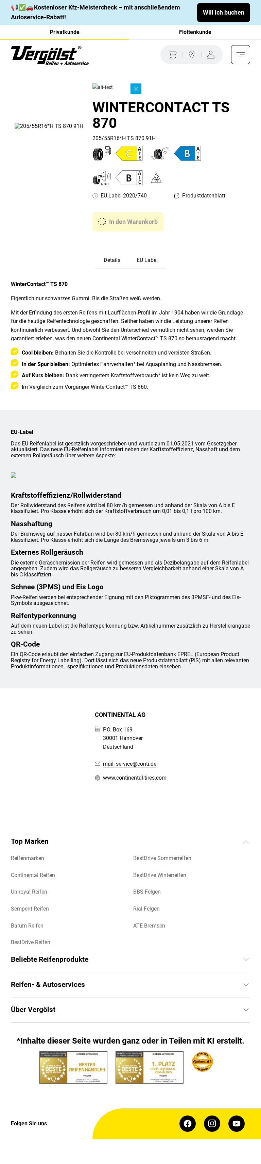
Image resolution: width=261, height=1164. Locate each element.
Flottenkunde (195, 32)
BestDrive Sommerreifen (162, 858)
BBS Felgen (147, 892)
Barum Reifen (27, 925)
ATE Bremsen (149, 925)
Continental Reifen (33, 875)
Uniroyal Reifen (29, 892)
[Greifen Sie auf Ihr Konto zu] (212, 54)
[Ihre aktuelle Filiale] (191, 54)
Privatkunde (65, 32)
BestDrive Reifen (30, 942)
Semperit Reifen (30, 908)
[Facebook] (187, 1123)
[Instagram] (212, 1123)
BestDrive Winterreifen (159, 875)
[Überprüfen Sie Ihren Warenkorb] (171, 54)
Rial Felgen (146, 908)
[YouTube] (236, 1123)
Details (112, 260)
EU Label (147, 260)
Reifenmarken (27, 858)
